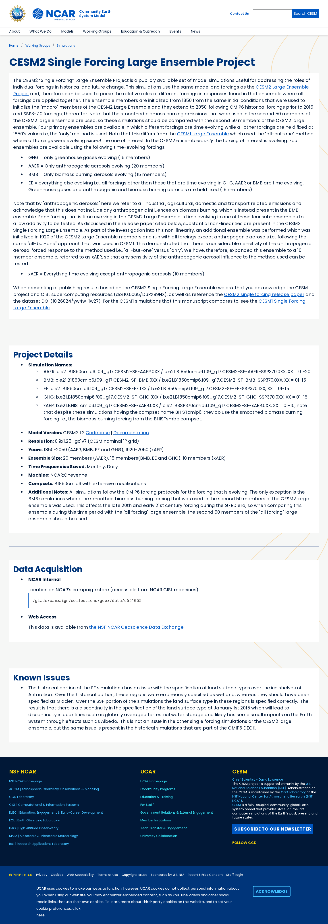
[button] (22, 31)
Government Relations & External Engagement (176, 812)
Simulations (66, 45)
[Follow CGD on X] (235, 851)
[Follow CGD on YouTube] (250, 851)
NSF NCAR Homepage (25, 781)
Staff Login (234, 875)
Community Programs (157, 789)
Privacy (41, 875)
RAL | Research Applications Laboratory (39, 843)
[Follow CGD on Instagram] (257, 851)
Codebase (98, 433)
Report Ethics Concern (205, 875)
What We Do (40, 31)
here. (40, 915)
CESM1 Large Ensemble (203, 134)
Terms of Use (107, 875)
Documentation (131, 433)
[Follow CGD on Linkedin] (263, 851)
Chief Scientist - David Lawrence (257, 779)
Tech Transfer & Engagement (163, 828)
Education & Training (156, 797)
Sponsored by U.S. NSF (167, 875)
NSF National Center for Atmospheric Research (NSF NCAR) (272, 798)
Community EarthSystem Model (95, 13)
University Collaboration (158, 836)
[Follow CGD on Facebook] (242, 851)
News (195, 31)
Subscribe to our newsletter (272, 829)
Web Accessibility (80, 875)
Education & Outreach (140, 31)
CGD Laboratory (21, 797)
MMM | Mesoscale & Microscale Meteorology (43, 836)
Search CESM (305, 13)
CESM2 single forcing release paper (264, 294)
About (14, 31)
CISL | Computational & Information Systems (44, 804)
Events (175, 31)
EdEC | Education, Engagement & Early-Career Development (56, 812)
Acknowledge (272, 891)
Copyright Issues (134, 875)
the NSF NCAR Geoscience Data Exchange (136, 627)
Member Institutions (156, 820)
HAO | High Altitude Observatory (33, 828)
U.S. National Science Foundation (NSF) (271, 785)
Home (14, 45)
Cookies (57, 875)
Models (67, 31)
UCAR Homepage (153, 781)
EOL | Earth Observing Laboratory (34, 820)
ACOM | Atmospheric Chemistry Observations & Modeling (54, 789)
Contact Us (239, 13)
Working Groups (97, 31)
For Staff (147, 804)
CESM (236, 805)
